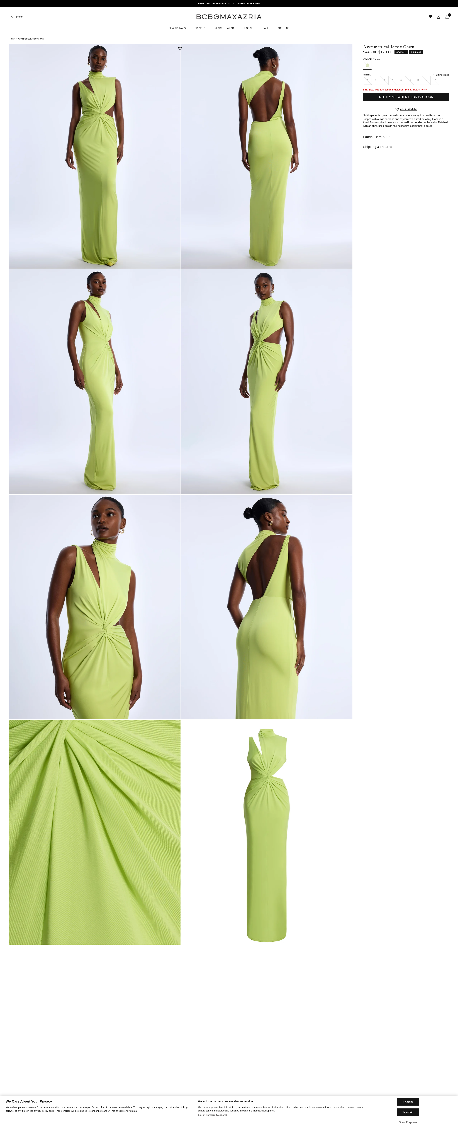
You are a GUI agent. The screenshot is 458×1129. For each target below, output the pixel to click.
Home (12, 39)
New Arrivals (177, 28)
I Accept (408, 1101)
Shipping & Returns (377, 147)
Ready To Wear (224, 28)
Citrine (367, 65)
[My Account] (438, 17)
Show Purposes (408, 1122)
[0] (446, 17)
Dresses (200, 28)
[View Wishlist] (430, 17)
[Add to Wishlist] (181, 48)
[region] (229, 1112)
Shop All (248, 28)
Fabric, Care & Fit (376, 137)
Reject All (408, 1112)
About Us (283, 28)
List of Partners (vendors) (212, 1115)
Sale (266, 28)
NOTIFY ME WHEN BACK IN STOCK (406, 97)
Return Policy (420, 89)
